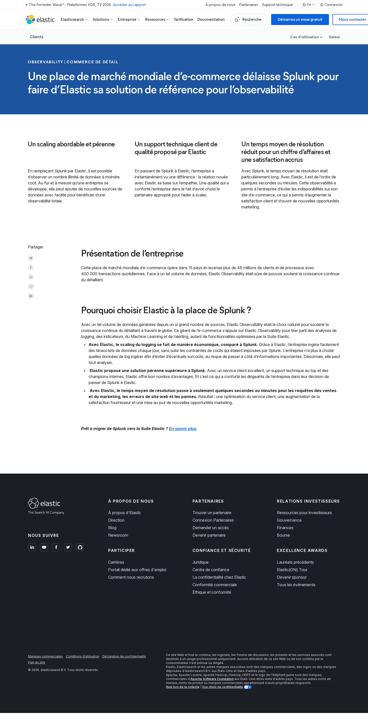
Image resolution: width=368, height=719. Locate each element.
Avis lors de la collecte (183, 687)
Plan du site (36, 662)
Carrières (116, 562)
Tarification (183, 19)
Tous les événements (296, 584)
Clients (37, 36)
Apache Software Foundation (212, 679)
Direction (116, 520)
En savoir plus (182, 428)
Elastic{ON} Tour (292, 569)
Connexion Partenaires (213, 520)
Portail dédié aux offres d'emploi (137, 569)
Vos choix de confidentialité (223, 687)
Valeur (334, 37)
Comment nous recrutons (131, 577)
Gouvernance (289, 520)
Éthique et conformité (212, 592)
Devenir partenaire (209, 535)
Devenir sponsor (292, 577)
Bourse (283, 535)
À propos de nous (220, 5)
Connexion (334, 5)
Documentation (211, 19)
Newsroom (118, 535)
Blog (112, 527)
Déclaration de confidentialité (124, 656)
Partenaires (248, 5)
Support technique (277, 5)
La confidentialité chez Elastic (219, 577)
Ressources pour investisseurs (304, 512)
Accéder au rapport (129, 5)
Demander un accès (211, 527)
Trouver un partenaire (212, 512)
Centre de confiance (211, 569)
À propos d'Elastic (124, 512)
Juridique (201, 562)
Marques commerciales (45, 656)
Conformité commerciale (215, 584)
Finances (285, 527)
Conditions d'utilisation (82, 656)
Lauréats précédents (295, 562)
